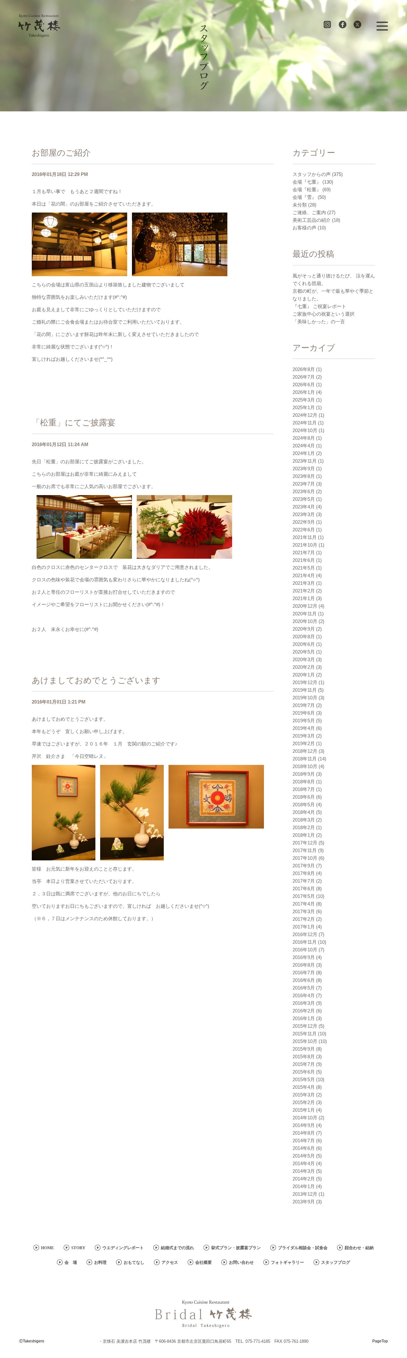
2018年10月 (305, 766)
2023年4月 (304, 506)
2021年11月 (305, 537)
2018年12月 (305, 751)
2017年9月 (304, 865)
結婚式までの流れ (177, 1247)
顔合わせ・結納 (359, 1247)
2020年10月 (305, 621)
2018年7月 (304, 789)
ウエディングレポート (123, 1247)
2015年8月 (304, 1056)
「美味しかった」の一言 (319, 321)
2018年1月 (304, 835)
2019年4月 (304, 728)
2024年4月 (304, 445)
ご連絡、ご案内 (309, 212)
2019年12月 (305, 682)
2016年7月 (304, 972)
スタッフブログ (335, 1262)
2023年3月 (304, 514)
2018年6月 (304, 797)
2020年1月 (304, 674)
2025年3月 (304, 399)
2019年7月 (304, 705)
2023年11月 (305, 461)
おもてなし (134, 1262)
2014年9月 (304, 1125)
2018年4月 (304, 812)
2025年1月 (304, 407)
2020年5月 (304, 651)
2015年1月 (304, 1110)
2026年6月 (304, 384)
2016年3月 (304, 1003)
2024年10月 (305, 430)
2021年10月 (305, 545)
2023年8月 (304, 476)
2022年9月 (304, 522)
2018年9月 (304, 774)
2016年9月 (304, 957)
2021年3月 (304, 583)
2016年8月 (304, 965)
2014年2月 (304, 1178)
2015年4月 (304, 1087)
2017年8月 (304, 873)
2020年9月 (304, 629)
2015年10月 (305, 1041)
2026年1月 (304, 392)
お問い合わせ (241, 1262)
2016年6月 (304, 980)
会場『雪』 (304, 197)
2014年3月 (304, 1171)
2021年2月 (304, 590)
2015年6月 (304, 1071)
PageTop (380, 1341)
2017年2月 (304, 919)
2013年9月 (304, 1201)
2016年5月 (304, 987)
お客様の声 (304, 227)
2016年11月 (305, 942)
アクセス (170, 1262)
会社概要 (203, 1262)
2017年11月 (305, 850)
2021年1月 (304, 598)
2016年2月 (304, 1010)
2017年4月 (304, 903)
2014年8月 (304, 1133)
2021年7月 (304, 552)
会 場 (71, 1262)
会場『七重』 (307, 182)
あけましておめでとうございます (96, 680)
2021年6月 (304, 560)
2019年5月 (304, 720)
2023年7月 (304, 483)
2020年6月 (304, 644)
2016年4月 (304, 995)
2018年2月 (304, 827)
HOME (47, 1247)
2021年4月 (304, 575)
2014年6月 (304, 1148)
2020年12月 (305, 606)
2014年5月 (304, 1155)
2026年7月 (304, 377)
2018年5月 (304, 804)
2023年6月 (304, 491)
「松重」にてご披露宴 (73, 422)
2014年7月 (304, 1140)
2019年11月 (305, 690)
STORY (78, 1247)
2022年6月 (304, 529)
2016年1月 (304, 1018)
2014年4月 (304, 1163)
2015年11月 (305, 1033)
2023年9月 (304, 468)
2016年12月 (305, 934)
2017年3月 (304, 911)
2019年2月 (304, 743)
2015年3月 (304, 1094)
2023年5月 (304, 499)
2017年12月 (305, 842)
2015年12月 (305, 1026)
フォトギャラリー (287, 1262)
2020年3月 (304, 659)
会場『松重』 (307, 189)
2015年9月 (304, 1049)
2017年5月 (304, 896)
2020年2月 (304, 667)
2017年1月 (304, 926)
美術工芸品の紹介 (312, 220)
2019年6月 (304, 713)
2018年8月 (304, 781)
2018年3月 (304, 819)
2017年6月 (304, 888)
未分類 (300, 204)
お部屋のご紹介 (61, 153)
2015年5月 (304, 1079)
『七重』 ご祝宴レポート (319, 306)
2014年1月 (304, 1186)
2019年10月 (305, 697)
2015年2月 (304, 1102)
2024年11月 (305, 422)
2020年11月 (305, 613)
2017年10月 (305, 858)
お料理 (100, 1262)
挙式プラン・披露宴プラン (236, 1247)
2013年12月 (305, 1194)
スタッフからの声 (312, 174)
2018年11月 (305, 758)
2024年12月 (305, 415)
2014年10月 (305, 1117)
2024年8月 (304, 438)
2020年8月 (304, 636)
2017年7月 (304, 881)
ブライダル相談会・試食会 (303, 1247)
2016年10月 (305, 949)
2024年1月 (304, 453)
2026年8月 (304, 369)
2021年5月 (304, 567)
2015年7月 (304, 1064)
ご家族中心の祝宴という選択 (324, 314)
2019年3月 (304, 735)
